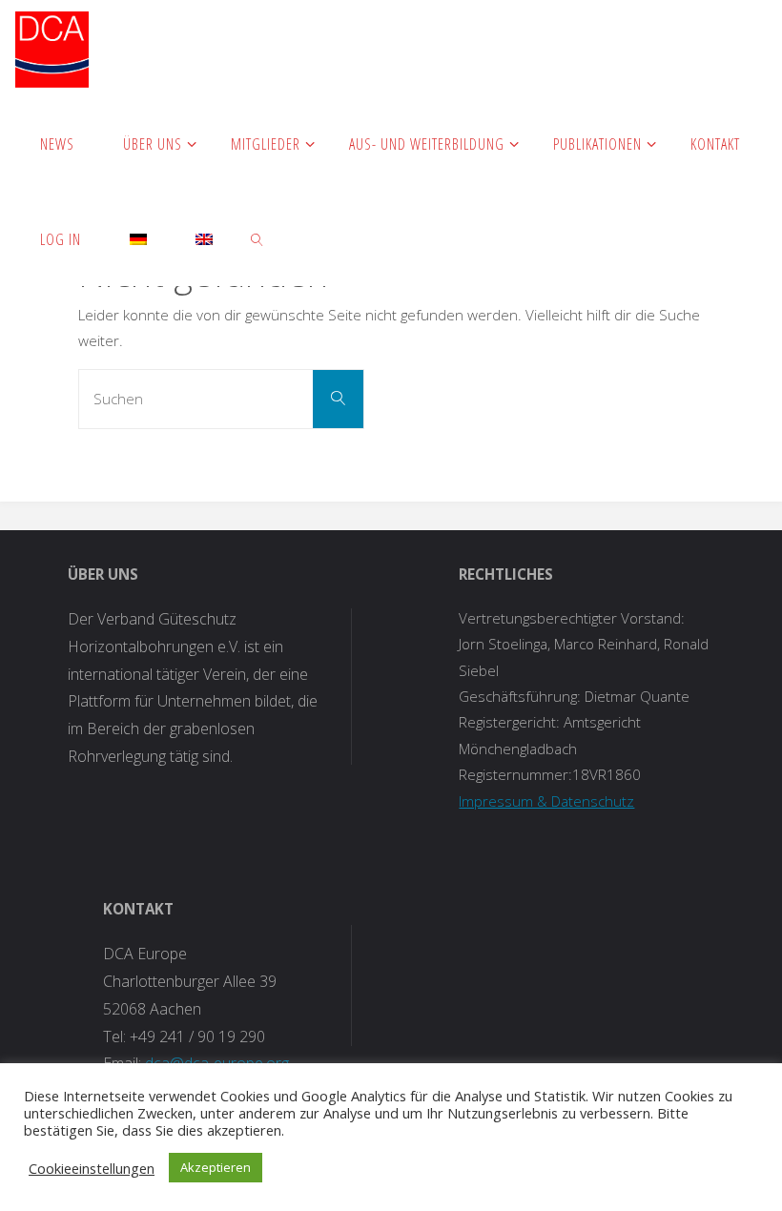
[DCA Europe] (52, 47)
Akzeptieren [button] (215, 1167)
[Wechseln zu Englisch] (204, 238)
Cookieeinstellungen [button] (91, 1168)
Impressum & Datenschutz (546, 801)
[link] (257, 238)
